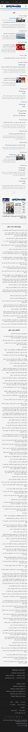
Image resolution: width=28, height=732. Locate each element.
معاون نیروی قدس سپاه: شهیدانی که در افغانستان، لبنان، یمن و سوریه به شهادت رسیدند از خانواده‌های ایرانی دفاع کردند (14, 320)
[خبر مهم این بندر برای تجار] (20, 36)
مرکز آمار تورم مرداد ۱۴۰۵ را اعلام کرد (19, 476)
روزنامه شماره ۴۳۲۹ (22, 113)
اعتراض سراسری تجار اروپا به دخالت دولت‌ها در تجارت (13, 67)
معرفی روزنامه (22, 710)
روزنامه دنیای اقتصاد (21, 675)
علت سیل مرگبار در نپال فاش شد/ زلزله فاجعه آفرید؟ (16, 352)
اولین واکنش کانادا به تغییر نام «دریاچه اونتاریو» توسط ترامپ (14, 417)
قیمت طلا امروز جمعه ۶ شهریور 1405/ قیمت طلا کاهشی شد (14, 630)
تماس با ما (23, 702)
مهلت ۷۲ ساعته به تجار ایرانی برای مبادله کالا (15, 145)
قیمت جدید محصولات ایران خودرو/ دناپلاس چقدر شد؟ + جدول (15, 400)
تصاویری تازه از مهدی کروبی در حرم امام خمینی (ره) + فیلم (15, 340)
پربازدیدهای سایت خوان (14, 227)
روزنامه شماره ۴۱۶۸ (22, 181)
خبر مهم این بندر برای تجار (9, 33)
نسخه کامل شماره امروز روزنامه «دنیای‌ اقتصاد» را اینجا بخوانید (14, 217)
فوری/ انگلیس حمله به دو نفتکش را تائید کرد (18, 285)
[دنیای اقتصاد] (13, 6)
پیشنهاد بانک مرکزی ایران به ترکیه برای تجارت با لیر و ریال (9, 46)
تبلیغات (16, 702)
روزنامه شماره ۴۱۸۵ (22, 168)
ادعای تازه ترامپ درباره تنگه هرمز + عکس (18, 375)
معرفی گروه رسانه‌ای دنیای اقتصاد (18, 673)
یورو (18, 2)
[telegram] (17, 717)
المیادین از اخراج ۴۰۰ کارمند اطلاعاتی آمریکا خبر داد (16, 488)
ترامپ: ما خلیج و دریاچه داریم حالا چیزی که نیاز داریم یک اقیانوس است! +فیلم (15, 496)
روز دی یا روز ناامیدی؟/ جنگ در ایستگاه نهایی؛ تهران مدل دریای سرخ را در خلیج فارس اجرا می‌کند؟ (15, 337)
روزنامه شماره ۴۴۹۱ (22, 104)
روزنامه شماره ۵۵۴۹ (22, 64)
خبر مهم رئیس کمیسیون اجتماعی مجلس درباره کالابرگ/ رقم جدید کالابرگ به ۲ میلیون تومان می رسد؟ (15, 467)
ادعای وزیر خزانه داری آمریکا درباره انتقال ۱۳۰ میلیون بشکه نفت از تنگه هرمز (15, 431)
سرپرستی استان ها (21, 704)
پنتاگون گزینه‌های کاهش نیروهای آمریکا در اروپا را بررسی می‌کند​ (14, 324)
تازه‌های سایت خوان (14, 330)
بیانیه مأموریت (14, 710)
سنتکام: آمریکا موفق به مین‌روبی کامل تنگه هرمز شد (16, 425)
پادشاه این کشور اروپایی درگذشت (20, 366)
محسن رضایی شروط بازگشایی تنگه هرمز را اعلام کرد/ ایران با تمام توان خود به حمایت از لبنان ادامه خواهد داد (15, 267)
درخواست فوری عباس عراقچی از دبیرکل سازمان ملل (16, 238)
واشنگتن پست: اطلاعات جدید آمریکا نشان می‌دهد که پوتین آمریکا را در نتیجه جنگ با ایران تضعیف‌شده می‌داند (15, 359)
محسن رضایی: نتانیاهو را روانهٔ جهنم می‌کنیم (18, 479)
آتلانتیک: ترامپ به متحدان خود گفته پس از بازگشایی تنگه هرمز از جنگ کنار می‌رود (15, 316)
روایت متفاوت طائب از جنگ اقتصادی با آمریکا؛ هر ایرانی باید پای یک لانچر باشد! (14, 396)
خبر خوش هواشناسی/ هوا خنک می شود (18, 298)
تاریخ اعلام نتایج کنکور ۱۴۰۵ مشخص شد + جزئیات (16, 372)
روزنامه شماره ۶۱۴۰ (12, 18)
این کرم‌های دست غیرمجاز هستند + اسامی (18, 363)
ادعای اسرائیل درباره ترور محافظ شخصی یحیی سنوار (16, 287)
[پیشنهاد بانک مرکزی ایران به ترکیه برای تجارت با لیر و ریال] (20, 47)
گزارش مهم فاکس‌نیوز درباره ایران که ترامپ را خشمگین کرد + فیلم (14, 355)
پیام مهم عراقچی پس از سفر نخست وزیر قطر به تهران (16, 380)
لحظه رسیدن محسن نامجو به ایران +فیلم (18, 295)
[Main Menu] (25, 6)
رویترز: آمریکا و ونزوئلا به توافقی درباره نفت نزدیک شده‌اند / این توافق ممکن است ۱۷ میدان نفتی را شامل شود (14, 384)
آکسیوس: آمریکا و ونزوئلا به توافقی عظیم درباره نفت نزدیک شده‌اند (15, 485)
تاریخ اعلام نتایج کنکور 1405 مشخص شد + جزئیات (16, 538)
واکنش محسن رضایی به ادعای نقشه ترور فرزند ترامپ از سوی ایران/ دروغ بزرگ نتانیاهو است (14, 440)
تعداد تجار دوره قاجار (11, 157)
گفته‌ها (23, 93)
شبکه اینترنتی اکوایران (10, 675)
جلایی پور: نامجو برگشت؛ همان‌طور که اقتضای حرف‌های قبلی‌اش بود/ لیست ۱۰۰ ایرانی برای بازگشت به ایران (15, 392)
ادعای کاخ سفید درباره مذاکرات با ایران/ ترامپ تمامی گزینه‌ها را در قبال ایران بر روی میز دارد (14, 445)
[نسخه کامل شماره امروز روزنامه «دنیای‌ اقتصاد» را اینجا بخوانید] (14, 205)
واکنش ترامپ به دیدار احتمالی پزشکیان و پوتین (17, 422)
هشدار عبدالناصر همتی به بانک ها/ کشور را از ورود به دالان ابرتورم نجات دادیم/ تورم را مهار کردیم (15, 449)
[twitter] (19, 717)
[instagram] (22, 717)
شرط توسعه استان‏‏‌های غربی (9, 22)
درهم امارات (5, 2)
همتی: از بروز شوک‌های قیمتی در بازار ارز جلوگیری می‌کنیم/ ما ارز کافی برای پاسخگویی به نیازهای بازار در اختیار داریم (14, 275)
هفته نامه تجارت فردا (21, 678)
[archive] (6, 717)
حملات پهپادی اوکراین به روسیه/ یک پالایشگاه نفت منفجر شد (14, 378)
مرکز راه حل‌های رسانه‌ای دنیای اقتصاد (17, 694)
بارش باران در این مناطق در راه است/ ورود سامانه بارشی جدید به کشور (14, 271)
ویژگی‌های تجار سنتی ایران (19, 115)
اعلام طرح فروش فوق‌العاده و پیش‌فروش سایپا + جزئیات (15, 349)
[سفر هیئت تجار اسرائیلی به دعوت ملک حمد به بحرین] (20, 80)
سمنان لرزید (24, 347)
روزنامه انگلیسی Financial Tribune (18, 696)
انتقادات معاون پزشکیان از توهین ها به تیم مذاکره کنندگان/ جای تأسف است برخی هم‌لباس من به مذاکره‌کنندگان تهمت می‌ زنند (14, 291)
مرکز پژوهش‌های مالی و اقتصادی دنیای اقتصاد (15, 691)
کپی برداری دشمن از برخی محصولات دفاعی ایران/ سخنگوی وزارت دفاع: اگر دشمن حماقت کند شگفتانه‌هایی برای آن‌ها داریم (14, 369)
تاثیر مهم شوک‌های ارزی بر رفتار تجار (17, 134)
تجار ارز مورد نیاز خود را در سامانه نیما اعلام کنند (14, 122)
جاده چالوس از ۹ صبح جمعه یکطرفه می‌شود (18, 420)
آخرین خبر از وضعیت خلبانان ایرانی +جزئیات (18, 249)
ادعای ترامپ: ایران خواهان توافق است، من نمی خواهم (16, 456)
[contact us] (9, 717)
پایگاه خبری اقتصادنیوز (9, 678)
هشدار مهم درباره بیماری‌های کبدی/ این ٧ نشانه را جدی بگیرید (14, 428)
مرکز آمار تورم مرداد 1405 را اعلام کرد (19, 642)
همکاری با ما (12, 704)
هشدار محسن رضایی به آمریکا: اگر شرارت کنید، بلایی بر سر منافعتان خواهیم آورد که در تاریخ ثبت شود (15, 241)
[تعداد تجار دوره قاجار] (20, 157)
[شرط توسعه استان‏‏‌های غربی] (20, 20)
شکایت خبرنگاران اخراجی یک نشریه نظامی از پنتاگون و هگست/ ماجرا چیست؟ (14, 404)
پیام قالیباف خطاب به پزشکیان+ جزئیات (19, 309)
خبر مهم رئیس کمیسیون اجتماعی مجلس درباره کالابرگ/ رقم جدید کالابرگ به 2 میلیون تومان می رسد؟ (15, 633)
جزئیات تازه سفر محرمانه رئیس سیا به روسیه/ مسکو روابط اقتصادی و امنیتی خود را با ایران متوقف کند (15, 453)
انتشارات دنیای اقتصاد (20, 683)
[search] (2, 6)
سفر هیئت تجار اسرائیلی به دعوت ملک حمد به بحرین (10, 79)
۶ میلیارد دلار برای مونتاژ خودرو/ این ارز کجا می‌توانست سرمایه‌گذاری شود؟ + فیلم (15, 343)
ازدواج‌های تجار (21, 170)
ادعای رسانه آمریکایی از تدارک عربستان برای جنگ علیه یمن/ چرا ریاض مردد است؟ (14, 263)
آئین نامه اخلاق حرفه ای (20, 713)
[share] (11, 717)
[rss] (14, 717)
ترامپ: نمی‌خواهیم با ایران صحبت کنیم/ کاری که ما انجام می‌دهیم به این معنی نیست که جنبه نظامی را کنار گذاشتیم (15, 305)
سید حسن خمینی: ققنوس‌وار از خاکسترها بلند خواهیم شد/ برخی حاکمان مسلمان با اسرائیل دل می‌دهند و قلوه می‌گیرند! (14, 414)
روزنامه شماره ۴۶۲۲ (22, 91)
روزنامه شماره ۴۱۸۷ (12, 154)
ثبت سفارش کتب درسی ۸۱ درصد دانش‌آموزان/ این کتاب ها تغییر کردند (15, 388)
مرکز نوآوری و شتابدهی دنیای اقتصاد (17, 689)
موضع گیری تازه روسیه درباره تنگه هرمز (19, 333)
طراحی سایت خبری (22, 725)
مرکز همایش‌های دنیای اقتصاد (19, 686)
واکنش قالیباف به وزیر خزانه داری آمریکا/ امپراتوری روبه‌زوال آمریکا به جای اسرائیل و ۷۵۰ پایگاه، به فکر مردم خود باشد (15, 312)
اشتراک (11, 702)
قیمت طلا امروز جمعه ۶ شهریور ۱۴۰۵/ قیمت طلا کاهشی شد (14, 230)
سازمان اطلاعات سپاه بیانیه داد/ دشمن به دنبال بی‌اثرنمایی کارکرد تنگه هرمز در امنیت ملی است (14, 245)
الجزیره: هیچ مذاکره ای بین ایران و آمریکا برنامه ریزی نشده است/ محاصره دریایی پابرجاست (15, 492)
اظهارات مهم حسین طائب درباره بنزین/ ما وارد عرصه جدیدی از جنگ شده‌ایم (14, 301)
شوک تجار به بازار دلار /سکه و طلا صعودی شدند (14, 58)
